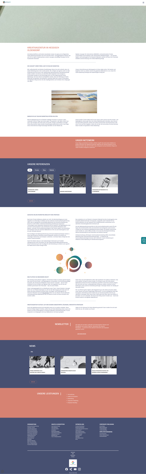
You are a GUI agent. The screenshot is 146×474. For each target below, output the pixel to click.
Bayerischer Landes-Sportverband (33, 190)
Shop (44, 170)
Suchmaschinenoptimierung (33, 426)
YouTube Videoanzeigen (32, 444)
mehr (79, 152)
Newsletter (29, 439)
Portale (37, 170)
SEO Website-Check (79, 438)
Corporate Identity (55, 428)
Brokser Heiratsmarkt (66, 191)
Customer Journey (31, 427)
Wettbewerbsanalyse (31, 435)
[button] (2, 471)
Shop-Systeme (78, 430)
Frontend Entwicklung (80, 426)
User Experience (54, 427)
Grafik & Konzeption (73, 396)
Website (52, 170)
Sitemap (72, 456)
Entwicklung (71, 398)
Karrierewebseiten (103, 436)
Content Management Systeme (82, 428)
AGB (73, 453)
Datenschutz (73, 455)
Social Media (102, 426)
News (49, 351)
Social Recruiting (103, 433)
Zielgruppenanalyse (55, 434)
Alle (30, 170)
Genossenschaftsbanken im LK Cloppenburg (100, 190)
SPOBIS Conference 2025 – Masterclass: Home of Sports (37, 371)
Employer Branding (72, 402)
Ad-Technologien (79, 434)
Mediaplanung (54, 435)
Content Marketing (103, 430)
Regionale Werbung (31, 440)
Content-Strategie (103, 428)
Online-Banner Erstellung (56, 432)
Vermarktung (71, 394)
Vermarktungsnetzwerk (32, 428)
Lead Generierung (30, 436)
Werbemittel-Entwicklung (80, 432)
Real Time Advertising (31, 441)
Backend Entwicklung (80, 427)
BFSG (77, 439)
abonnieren (81, 334)
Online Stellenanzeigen (104, 435)
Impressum (73, 452)
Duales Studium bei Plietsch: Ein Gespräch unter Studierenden (100, 371)
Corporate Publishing (73, 400)
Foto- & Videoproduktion (32, 443)
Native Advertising (103, 427)
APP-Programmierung (80, 431)
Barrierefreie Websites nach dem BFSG (68, 371)
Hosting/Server (79, 435)
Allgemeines (40, 351)
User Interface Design (55, 426)
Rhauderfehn (45, 292)
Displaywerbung (30, 438)
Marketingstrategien (55, 431)
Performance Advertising (32, 432)
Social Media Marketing (32, 434)
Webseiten (78, 436)
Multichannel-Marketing (32, 430)
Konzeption (53, 430)
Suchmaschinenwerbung (32, 431)
